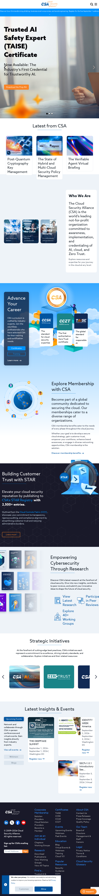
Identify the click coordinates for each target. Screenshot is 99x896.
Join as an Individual (40, 837)
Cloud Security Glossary (84, 863)
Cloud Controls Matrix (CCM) (33, 512)
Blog (57, 844)
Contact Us (81, 813)
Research (40, 850)
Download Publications (40, 855)
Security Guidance (59, 869)
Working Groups (42, 845)
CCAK (58, 819)
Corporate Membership (41, 811)
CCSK (58, 816)
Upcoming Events (63, 830)
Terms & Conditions (81, 855)
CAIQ (57, 876)
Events (59, 827)
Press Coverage (83, 819)
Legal (79, 847)
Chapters (39, 842)
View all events (11, 749)
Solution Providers (39, 818)
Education (61, 841)
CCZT (58, 822)
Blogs (13, 762)
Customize (24, 889)
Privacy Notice (83, 850)
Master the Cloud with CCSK (29, 239)
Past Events (60, 836)
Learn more (12, 360)
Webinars (14, 756)
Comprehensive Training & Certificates (48, 225)
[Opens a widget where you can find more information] (88, 892)
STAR (57, 879)
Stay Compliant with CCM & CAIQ (29, 227)
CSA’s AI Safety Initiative (9, 236)
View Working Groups (41, 861)
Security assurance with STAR (10, 225)
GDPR (58, 882)
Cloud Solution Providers (41, 824)
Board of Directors (80, 832)
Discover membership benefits (66, 453)
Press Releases (83, 816)
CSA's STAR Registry (17, 500)
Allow (43, 889)
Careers (80, 842)
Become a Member (39, 829)
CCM (57, 873)
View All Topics (42, 865)
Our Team (81, 827)
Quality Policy (82, 822)
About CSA (82, 809)
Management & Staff (83, 838)
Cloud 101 (60, 856)
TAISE (58, 813)
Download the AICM (15, 109)
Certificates (61, 809)
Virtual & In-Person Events (47, 236)
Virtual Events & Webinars (62, 849)
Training (16, 353)
